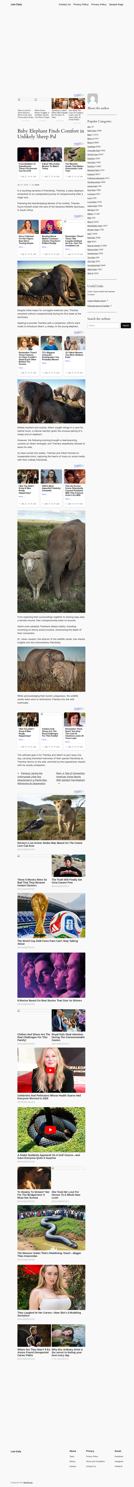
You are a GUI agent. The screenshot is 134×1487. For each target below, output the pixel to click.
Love (89, 198)
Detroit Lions (92, 154)
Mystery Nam (93, 230)
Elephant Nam (93, 170)
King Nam (91, 190)
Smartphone (92, 253)
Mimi (89, 218)
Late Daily (16, 4)
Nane (37, 185)
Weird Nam (92, 269)
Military (90, 214)
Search (126, 325)
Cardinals (91, 146)
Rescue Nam (92, 249)
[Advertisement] (67, 29)
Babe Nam (91, 130)
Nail (89, 234)
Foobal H (91, 174)
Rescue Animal (93, 245)
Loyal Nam (92, 202)
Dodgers (91, 158)
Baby (89, 135)
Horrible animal (93, 182)
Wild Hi (90, 273)
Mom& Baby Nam (94, 226)
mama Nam (92, 206)
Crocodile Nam (93, 150)
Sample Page (116, 4)
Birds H (90, 142)
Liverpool (91, 194)
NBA (89, 241)
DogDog (90, 166)
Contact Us (65, 4)
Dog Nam (91, 162)
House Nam (92, 186)
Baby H (90, 138)
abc (89, 127)
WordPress (28, 1482)
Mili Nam (91, 210)
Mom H (90, 222)
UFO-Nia (91, 261)
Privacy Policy (81, 4)
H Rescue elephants (95, 178)
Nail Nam (91, 238)
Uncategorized (93, 265)
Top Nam (91, 257)
